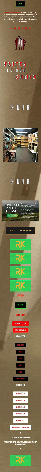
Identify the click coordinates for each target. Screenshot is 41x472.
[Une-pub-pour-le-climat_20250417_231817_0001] (20, 211)
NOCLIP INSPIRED (20, 231)
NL (15, 28)
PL (22, 28)
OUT (20, 4)
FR (11, 28)
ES (26, 28)
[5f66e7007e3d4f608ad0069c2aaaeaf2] (20, 244)
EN (19, 28)
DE (29, 28)
